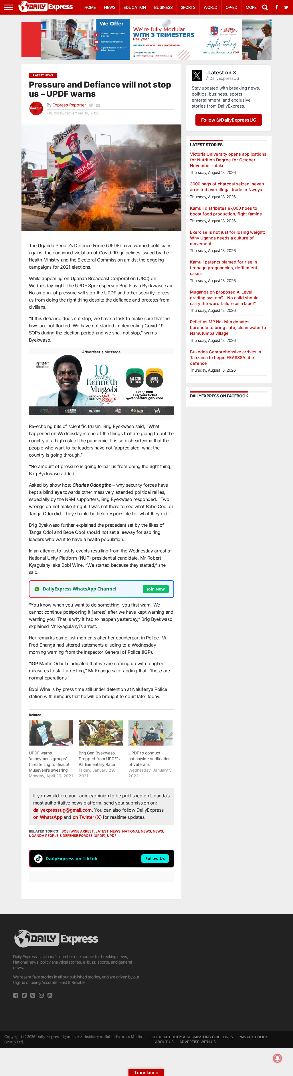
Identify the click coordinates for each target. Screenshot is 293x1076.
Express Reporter (69, 104)
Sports (188, 7)
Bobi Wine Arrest (78, 831)
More (251, 7)
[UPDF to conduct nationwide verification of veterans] (150, 733)
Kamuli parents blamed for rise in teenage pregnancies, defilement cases (223, 267)
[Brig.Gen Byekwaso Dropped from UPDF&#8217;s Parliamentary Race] (101, 733)
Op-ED (231, 7)
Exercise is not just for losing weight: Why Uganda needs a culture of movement (227, 238)
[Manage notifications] (277, 1058)
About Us (164, 1042)
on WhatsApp (48, 817)
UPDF (111, 835)
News (109, 7)
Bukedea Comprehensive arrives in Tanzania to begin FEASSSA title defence (225, 357)
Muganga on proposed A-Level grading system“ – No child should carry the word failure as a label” (224, 298)
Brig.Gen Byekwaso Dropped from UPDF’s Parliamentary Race (99, 758)
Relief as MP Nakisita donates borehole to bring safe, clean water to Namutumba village (228, 327)
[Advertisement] (215, 968)
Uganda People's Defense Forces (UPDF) (67, 835)
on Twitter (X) (88, 817)
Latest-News (108, 831)
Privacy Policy (253, 1037)
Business (163, 7)
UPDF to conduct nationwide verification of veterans (149, 758)
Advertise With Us (197, 1042)
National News (136, 831)
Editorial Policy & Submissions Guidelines (191, 1037)
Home (90, 7)
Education (135, 7)
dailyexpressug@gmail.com (62, 810)
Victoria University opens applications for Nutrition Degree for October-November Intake (228, 160)
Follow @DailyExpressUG (228, 120)
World (210, 7)
